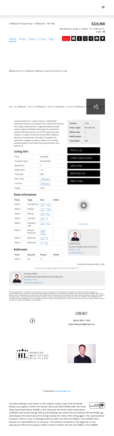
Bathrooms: (21, 249)
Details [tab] (12, 39)
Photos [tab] (22, 39)
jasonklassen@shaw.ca (76, 252)
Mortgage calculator (85, 173)
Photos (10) (76, 150)
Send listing (76, 166)
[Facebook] (32, 320)
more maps (84, 224)
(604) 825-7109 (74, 249)
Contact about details (81, 158)
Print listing (76, 181)
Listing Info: (21, 151)
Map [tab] (51, 39)
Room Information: (25, 195)
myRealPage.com (63, 391)
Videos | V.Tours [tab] (37, 39)
